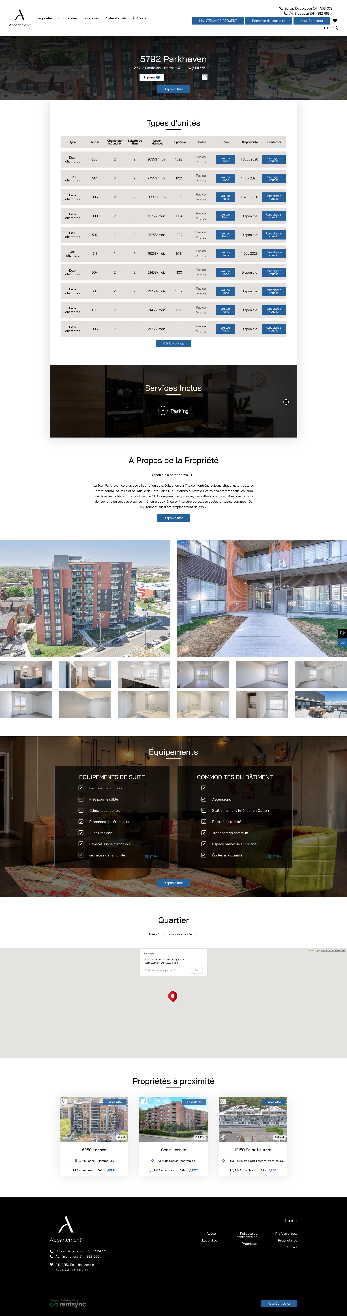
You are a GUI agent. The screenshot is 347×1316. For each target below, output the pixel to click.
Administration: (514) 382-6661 (78, 1256)
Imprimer (149, 77)
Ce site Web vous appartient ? (159, 970)
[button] (173, 997)
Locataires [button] (91, 18)
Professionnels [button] (116, 18)
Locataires (209, 1240)
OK (196, 970)
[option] (85, 598)
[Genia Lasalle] (173, 1119)
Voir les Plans (225, 159)
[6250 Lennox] (94, 1119)
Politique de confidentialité (247, 1235)
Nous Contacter (311, 21)
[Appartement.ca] (20, 18)
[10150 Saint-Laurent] (253, 1119)
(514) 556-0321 (203, 68)
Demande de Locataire (268, 21)
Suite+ (151, 856)
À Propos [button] (139, 18)
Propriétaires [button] (68, 18)
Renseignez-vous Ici (274, 159)
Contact (291, 1247)
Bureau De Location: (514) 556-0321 (81, 1251)
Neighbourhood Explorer (333, 950)
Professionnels (286, 1233)
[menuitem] (44, 18)
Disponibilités (173, 89)
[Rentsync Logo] (68, 1303)
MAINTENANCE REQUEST (218, 21)
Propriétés (45, 18)
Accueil (212, 1233)
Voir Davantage (174, 343)
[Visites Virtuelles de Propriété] (342, 642)
